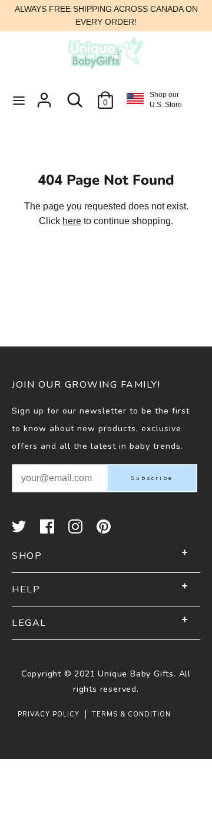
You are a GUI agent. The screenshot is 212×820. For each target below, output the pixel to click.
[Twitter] (20, 526)
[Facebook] (48, 526)
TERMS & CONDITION (131, 714)
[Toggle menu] (19, 100)
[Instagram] (76, 526)
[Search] (75, 96)
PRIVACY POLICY (49, 714)
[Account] (44, 96)
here (71, 221)
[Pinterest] (105, 526)
